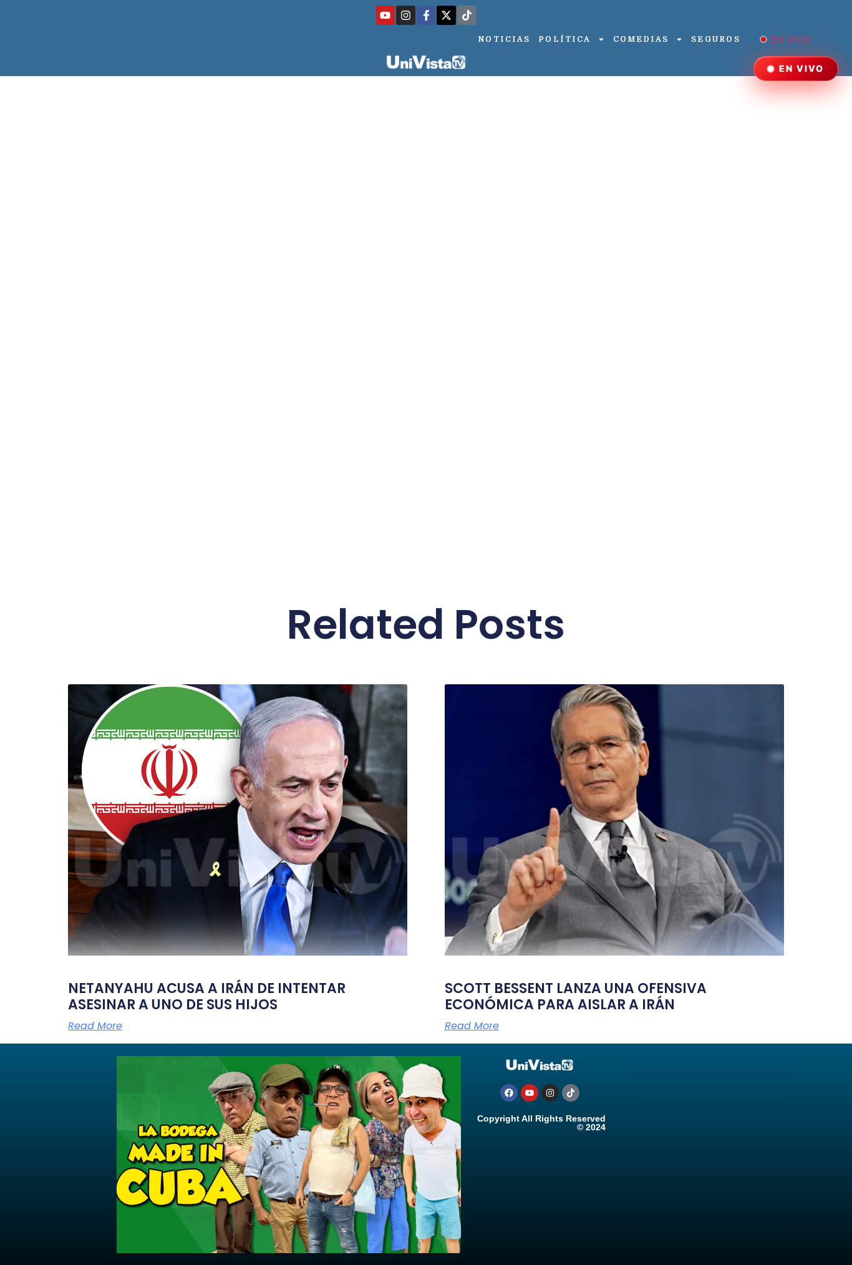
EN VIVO (790, 39)
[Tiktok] (467, 15)
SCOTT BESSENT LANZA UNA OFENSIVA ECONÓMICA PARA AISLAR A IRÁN (576, 996)
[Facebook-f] (426, 15)
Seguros (716, 39)
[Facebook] (509, 1093)
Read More (95, 1026)
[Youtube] (385, 15)
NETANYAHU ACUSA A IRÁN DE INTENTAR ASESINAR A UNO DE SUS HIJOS (207, 996)
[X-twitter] (446, 15)
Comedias (641, 39)
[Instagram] (405, 15)
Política (565, 39)
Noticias (504, 39)
